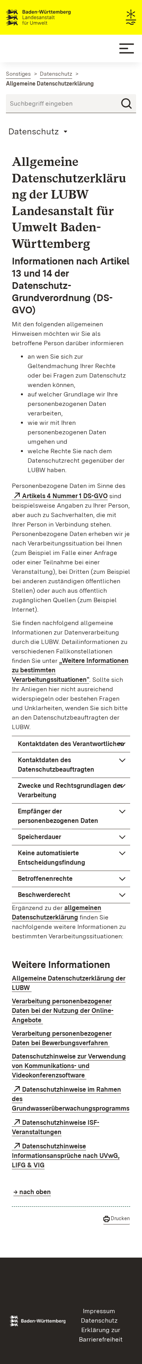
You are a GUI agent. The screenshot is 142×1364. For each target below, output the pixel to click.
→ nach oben (32, 1192)
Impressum (99, 1311)
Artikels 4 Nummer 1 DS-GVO (65, 496)
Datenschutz (99, 1320)
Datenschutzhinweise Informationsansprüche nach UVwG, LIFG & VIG (66, 1156)
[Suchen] (126, 103)
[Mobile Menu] (126, 48)
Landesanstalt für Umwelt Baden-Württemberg (52, 17)
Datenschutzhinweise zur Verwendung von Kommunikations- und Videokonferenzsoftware (69, 1066)
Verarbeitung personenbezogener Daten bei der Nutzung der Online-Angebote (63, 1010)
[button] (71, 744)
